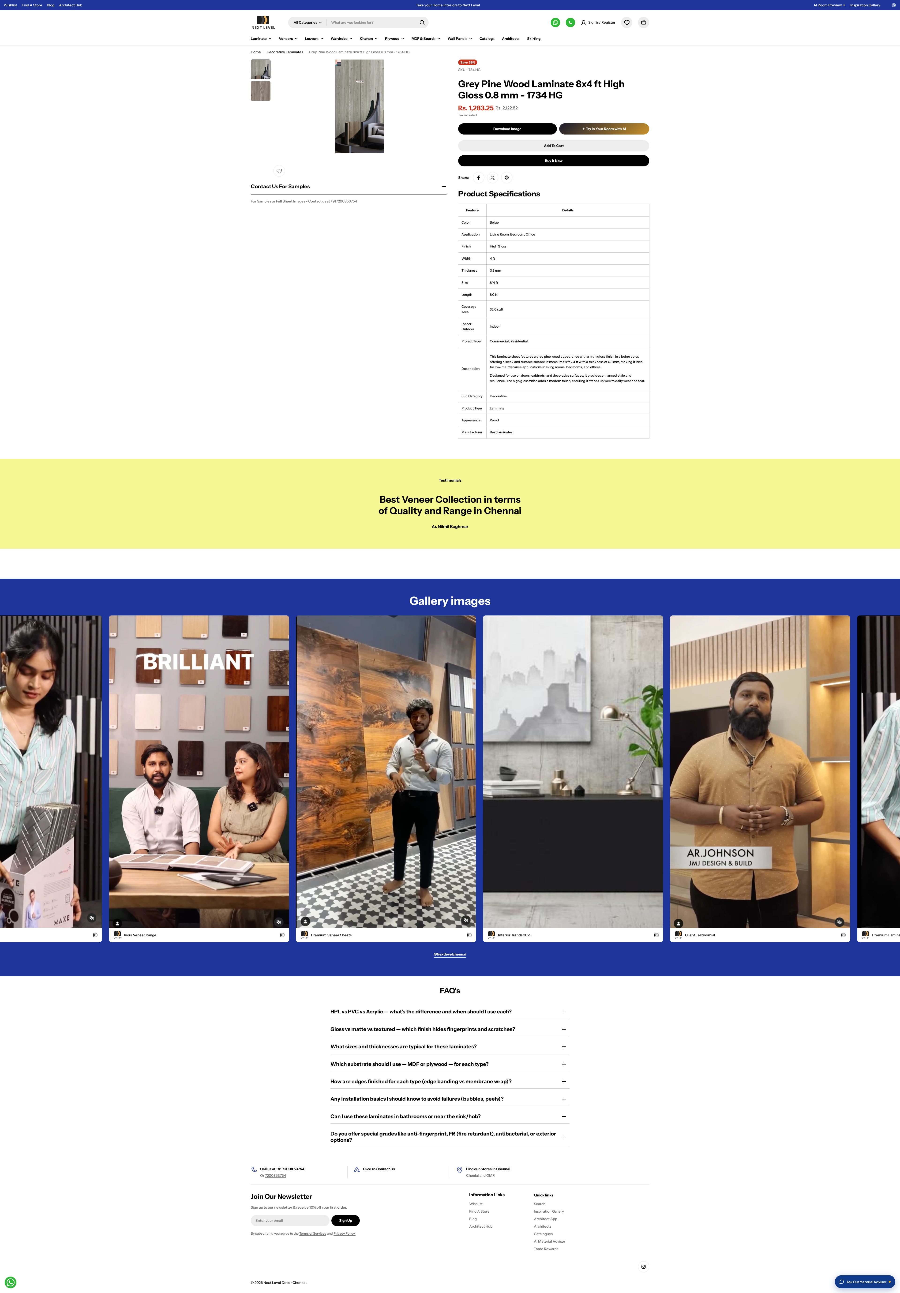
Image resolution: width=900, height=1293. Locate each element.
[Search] (422, 22)
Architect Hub (70, 5)
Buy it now (553, 160)
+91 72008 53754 (290, 1169)
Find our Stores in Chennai (488, 1169)
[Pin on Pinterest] (506, 177)
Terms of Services (312, 1233)
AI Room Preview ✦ (830, 5)
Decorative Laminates (285, 52)
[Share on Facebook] (478, 177)
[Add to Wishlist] (279, 170)
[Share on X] (492, 177)
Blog (50, 5)
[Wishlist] (626, 22)
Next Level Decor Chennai (284, 1282)
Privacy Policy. (345, 1233)
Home (256, 52)
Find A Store (32, 5)
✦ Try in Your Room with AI (604, 129)
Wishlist (10, 5)
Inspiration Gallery (865, 5)
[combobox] (358, 22)
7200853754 (275, 1175)
